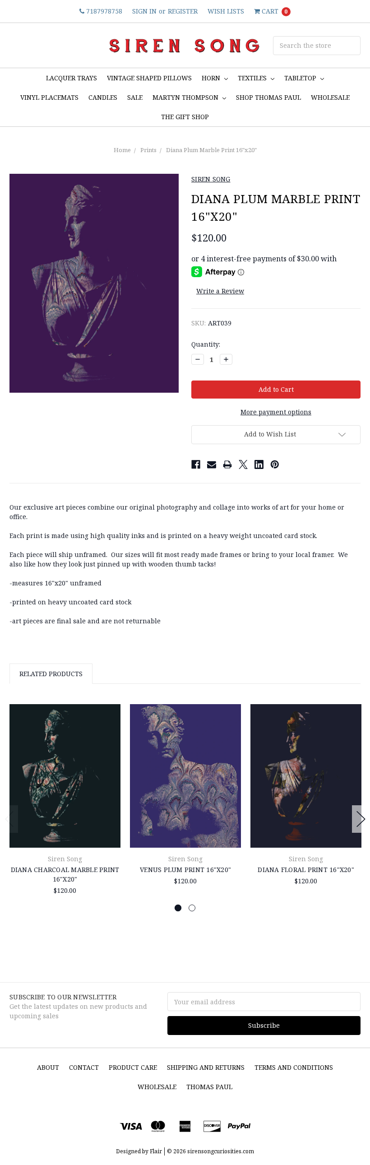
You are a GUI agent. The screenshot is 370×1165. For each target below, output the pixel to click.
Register (183, 11)
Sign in (144, 11)
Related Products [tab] (51, 673)
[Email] (211, 464)
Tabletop (301, 78)
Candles (102, 97)
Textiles (253, 78)
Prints (148, 150)
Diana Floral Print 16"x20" (306, 869)
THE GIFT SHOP (185, 116)
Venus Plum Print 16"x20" (185, 869)
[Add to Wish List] (110, 726)
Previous (9, 819)
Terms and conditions (293, 1067)
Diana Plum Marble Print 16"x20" (211, 150)
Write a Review (220, 291)
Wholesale (157, 1086)
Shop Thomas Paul (268, 97)
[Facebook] (195, 464)
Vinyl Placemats (49, 97)
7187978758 (103, 11)
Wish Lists (226, 11)
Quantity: (205, 344)
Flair (156, 1151)
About (48, 1067)
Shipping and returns (206, 1067)
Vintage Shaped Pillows (149, 78)
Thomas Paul (209, 1086)
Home (122, 150)
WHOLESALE (330, 97)
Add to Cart (65, 827)
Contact (84, 1067)
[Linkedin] (259, 464)
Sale (135, 97)
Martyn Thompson (186, 97)
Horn (212, 78)
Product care (133, 1067)
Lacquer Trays (71, 78)
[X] (243, 464)
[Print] (227, 464)
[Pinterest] (274, 464)
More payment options (275, 412)
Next (361, 819)
